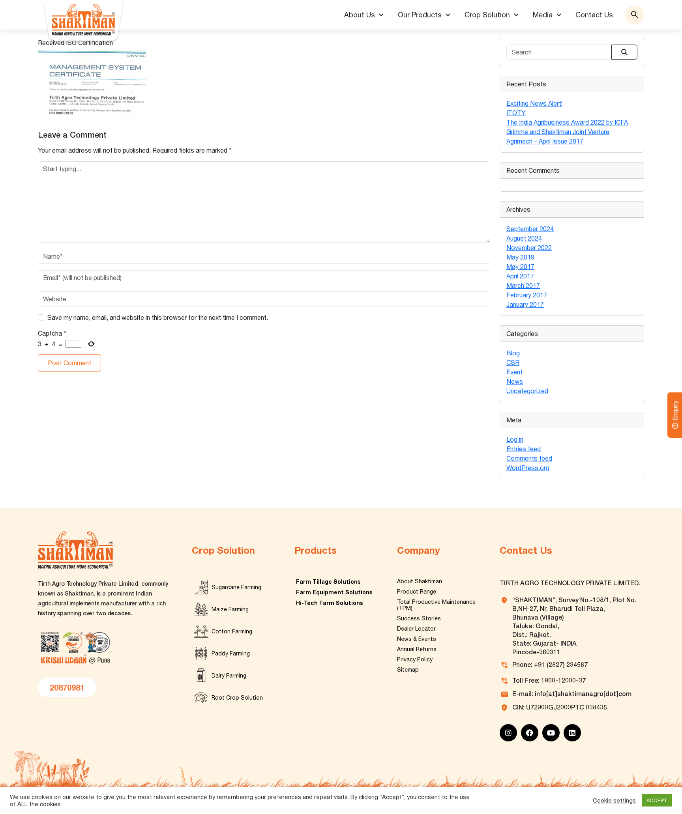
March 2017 (523, 285)
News (514, 381)
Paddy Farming (231, 653)
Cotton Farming (232, 631)
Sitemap (408, 670)
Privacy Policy (415, 659)
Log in (514, 439)
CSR (512, 362)
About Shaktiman (419, 581)
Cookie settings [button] (614, 800)
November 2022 (529, 247)
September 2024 (530, 228)
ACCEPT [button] (656, 800)
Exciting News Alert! (534, 103)
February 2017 (526, 295)
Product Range (416, 591)
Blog (513, 353)
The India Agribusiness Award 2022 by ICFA (567, 122)
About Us (359, 15)
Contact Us (594, 15)
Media (543, 15)
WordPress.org (527, 467)
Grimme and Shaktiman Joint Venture (557, 131)
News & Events (416, 639)
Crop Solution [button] (487, 15)
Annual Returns (417, 649)
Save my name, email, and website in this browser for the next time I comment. (157, 317)
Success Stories (419, 618)
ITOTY (516, 112)
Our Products (420, 15)
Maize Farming (230, 609)
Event (514, 371)
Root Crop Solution (237, 698)
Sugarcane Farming (236, 587)
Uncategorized (527, 390)
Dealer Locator (416, 628)
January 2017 (525, 304)
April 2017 (520, 276)
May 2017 (520, 266)
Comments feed (529, 458)
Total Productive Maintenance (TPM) (436, 605)
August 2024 (524, 238)
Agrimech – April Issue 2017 (544, 141)
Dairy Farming (229, 675)
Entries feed (523, 448)
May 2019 (520, 257)
